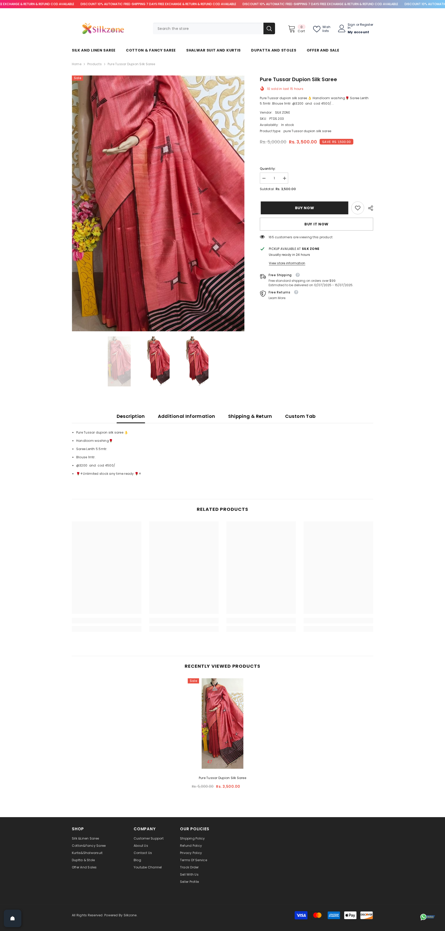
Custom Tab (300, 416)
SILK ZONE (282, 112)
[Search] (214, 28)
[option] (158, 203)
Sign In (351, 26)
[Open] (12, 918)
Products (94, 64)
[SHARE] (368, 208)
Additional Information (186, 416)
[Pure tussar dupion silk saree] (222, 723)
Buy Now (303, 207)
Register (366, 25)
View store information (287, 263)
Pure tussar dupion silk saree (222, 778)
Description (131, 416)
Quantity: (268, 168)
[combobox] (208, 28)
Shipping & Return (250, 416)
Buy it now (316, 224)
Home (76, 64)
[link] (357, 207)
